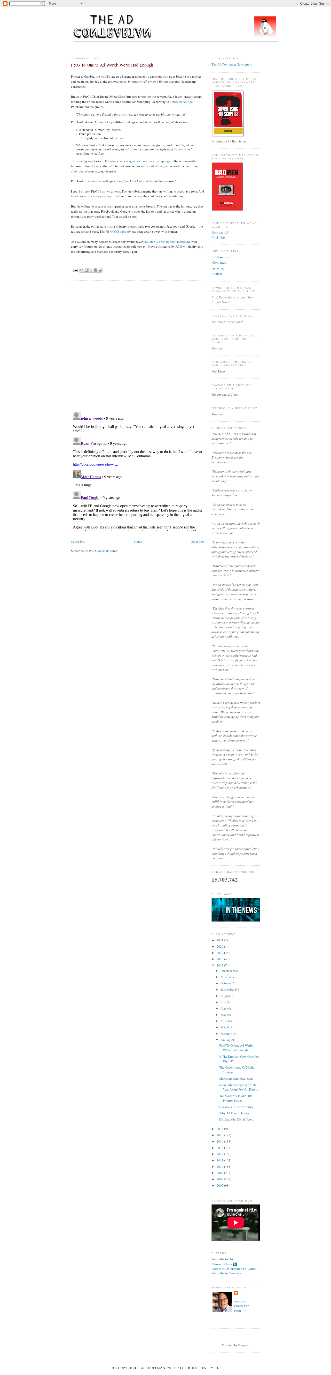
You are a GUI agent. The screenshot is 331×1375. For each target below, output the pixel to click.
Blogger (243, 1345)
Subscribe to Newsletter (227, 1273)
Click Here (219, 237)
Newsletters (219, 262)
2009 (220, 1173)
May (224, 1014)
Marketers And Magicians (236, 1078)
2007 (220, 1185)
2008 (220, 1179)
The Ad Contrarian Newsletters (232, 64)
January (226, 1040)
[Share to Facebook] (95, 270)
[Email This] (81, 270)
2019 (220, 953)
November (228, 977)
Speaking (218, 268)
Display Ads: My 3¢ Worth (236, 1119)
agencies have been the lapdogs (149, 161)
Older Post (197, 541)
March (225, 1027)
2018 (220, 959)
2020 (220, 946)
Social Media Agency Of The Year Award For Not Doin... (238, 1087)
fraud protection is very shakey (91, 196)
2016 (220, 1129)
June (224, 1008)
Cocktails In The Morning (236, 1107)
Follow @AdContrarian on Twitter (234, 1268)
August (226, 996)
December (227, 970)
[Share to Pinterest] (100, 270)
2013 (220, 1147)
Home (138, 541)
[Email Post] (75, 270)
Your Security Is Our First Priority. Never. (235, 1098)
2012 (220, 1154)
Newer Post (78, 541)
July (224, 1002)
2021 (220, 940)
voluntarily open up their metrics (165, 241)
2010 (220, 1166)
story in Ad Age (182, 101)
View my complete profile (242, 1306)
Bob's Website (221, 257)
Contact (217, 273)
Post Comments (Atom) (104, 551)
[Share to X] (90, 270)
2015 (220, 1135)
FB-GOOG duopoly (118, 231)
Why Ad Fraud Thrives (234, 1113)
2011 (220, 1160)
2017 (220, 965)
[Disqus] (137, 345)
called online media (97, 181)
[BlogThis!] (86, 270)
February (227, 1033)
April (224, 1021)
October (226, 983)
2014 (220, 1141)
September (228, 989)
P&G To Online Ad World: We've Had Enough (236, 1047)
